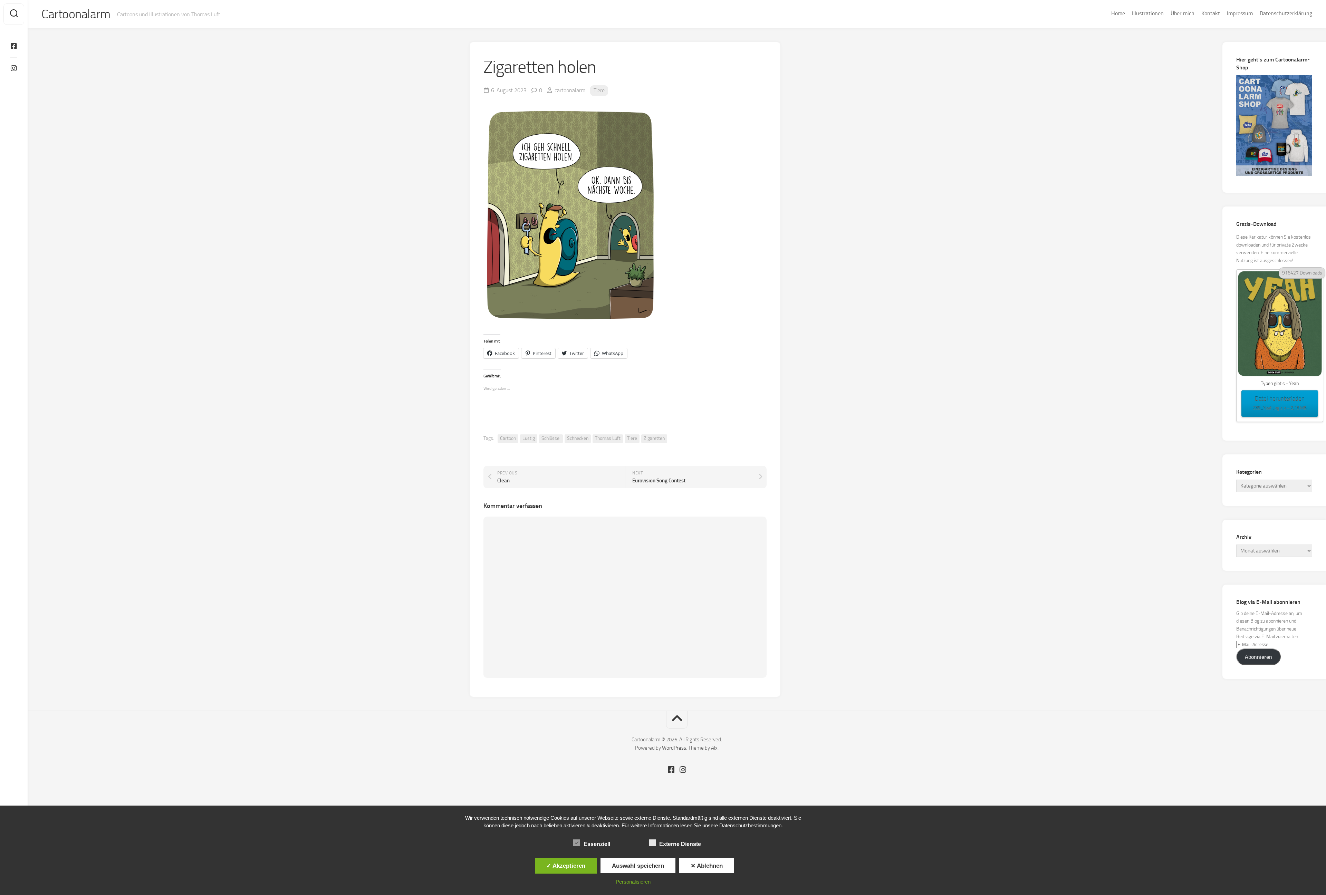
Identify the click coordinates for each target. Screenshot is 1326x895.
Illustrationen (1148, 13)
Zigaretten (654, 438)
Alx (714, 748)
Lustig (528, 438)
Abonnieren (1258, 657)
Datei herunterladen (1280, 402)
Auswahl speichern (638, 866)
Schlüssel (550, 438)
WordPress (674, 748)
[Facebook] (14, 46)
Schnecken (577, 438)
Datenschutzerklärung (1286, 13)
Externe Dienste (680, 844)
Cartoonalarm (75, 14)
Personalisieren (633, 882)
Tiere (599, 90)
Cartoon (508, 438)
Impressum (1240, 13)
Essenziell (597, 844)
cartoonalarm (570, 90)
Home (1118, 13)
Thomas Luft (608, 438)
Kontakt (1210, 13)
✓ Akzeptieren (565, 866)
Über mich (1182, 13)
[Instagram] (14, 68)
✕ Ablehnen (707, 866)
